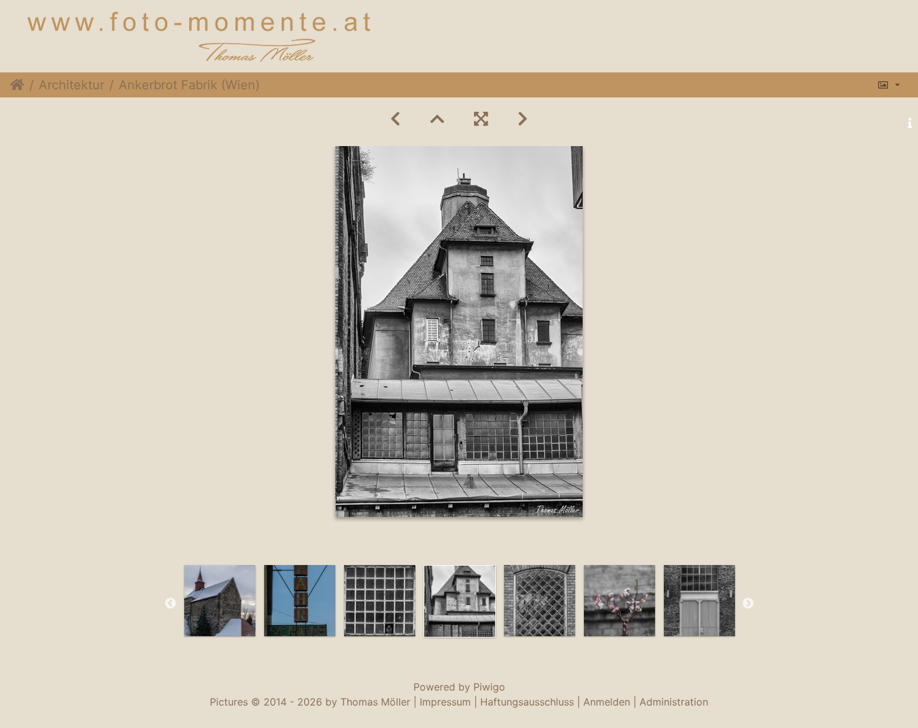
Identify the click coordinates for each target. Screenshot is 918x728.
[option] (220, 600)
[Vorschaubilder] (437, 119)
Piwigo (489, 687)
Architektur (71, 84)
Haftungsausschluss (527, 702)
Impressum (445, 702)
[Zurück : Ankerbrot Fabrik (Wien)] (395, 119)
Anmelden (606, 702)
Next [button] (748, 604)
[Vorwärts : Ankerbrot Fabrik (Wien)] (523, 119)
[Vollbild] (481, 119)
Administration (673, 702)
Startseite (17, 85)
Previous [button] (170, 604)
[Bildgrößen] (888, 84)
